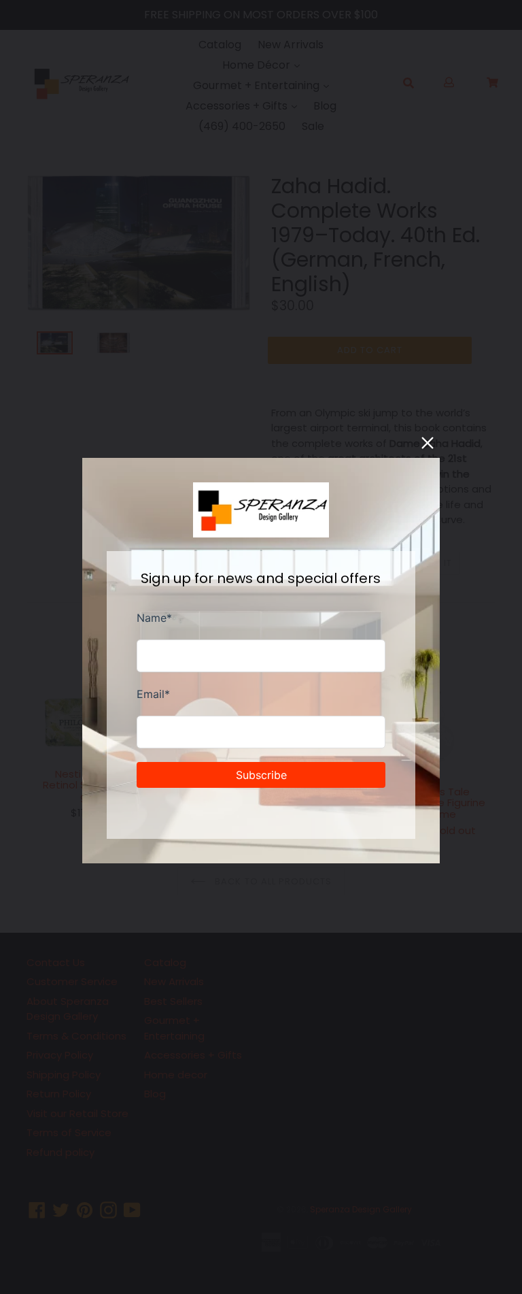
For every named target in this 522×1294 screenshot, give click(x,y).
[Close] (427, 443)
